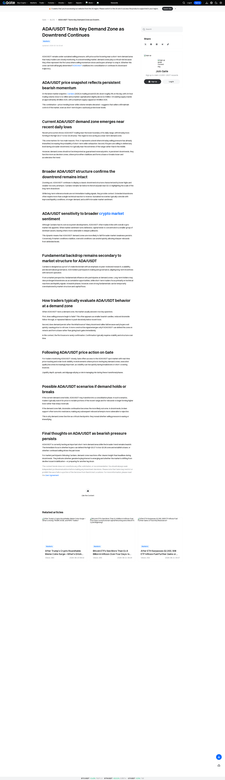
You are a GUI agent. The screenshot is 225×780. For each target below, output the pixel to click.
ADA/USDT (77, 65)
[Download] (219, 757)
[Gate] (9, 2)
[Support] (219, 765)
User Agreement (52, 475)
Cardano (70, 94)
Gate (44, 20)
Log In (189, 3)
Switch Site (167, 9)
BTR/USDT (108, 778)
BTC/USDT (85, 778)
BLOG (52, 20)
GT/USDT (131, 778)
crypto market (111, 213)
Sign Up (197, 3)
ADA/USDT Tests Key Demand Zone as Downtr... (79, 20)
